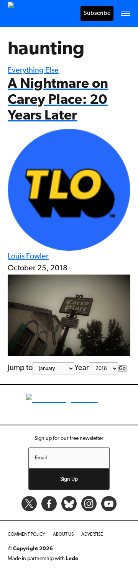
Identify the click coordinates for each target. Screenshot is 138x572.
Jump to (20, 368)
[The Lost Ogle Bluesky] (69, 503)
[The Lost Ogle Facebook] (49, 503)
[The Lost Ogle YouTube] (109, 503)
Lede (72, 559)
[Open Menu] (125, 13)
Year (81, 368)
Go (122, 368)
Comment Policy (26, 534)
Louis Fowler (28, 256)
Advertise (92, 534)
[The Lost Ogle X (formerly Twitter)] (29, 503)
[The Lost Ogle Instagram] (89, 503)
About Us (63, 534)
